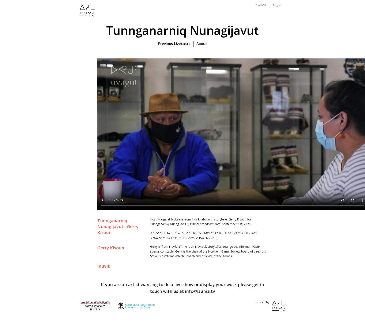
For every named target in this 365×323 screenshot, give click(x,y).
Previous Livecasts (174, 43)
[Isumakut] (87, 14)
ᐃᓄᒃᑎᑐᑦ (261, 5)
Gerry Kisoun (110, 248)
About (201, 43)
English (277, 5)
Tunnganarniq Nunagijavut (182, 30)
